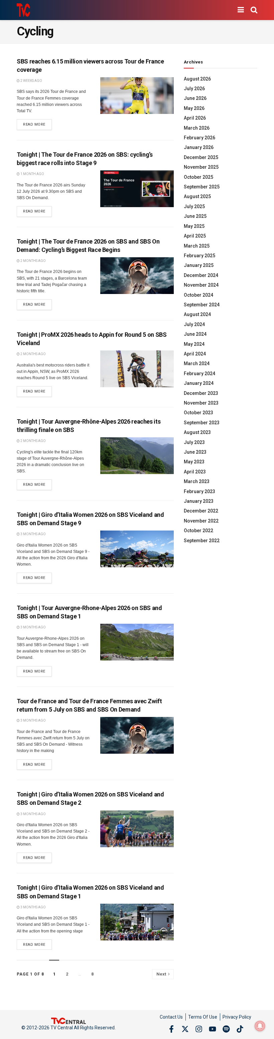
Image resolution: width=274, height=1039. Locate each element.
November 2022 (201, 521)
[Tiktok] (240, 1029)
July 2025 (194, 206)
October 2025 (198, 177)
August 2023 (197, 432)
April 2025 (195, 236)
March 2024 (197, 363)
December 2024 (201, 275)
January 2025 (199, 265)
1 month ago (32, 174)
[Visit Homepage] (23, 10)
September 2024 (202, 304)
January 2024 (199, 383)
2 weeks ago (31, 81)
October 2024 (198, 295)
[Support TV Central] (68, 1020)
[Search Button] (254, 10)
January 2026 (199, 147)
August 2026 (197, 79)
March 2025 (197, 246)
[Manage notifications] (260, 1026)
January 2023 (199, 501)
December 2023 (201, 393)
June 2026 (195, 98)
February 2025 (199, 255)
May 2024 (194, 344)
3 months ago (33, 534)
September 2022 (202, 540)
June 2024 (195, 334)
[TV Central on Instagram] (199, 1029)
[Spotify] (226, 1029)
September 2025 (202, 186)
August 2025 (197, 196)
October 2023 (198, 412)
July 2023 (194, 442)
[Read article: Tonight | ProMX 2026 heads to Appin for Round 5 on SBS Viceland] (137, 368)
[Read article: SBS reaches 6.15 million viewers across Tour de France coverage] (137, 95)
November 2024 (201, 285)
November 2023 (201, 403)
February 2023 (199, 491)
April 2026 (195, 118)
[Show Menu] (241, 10)
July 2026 (194, 88)
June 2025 (195, 216)
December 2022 (201, 510)
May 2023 (194, 461)
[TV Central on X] (185, 1029)
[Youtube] (213, 1029)
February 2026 (199, 137)
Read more (37, 123)
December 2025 (201, 157)
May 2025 (194, 226)
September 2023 (202, 422)
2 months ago (33, 261)
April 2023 (195, 471)
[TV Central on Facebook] (171, 1029)
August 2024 (197, 314)
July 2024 (194, 324)
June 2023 (195, 452)
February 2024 (199, 373)
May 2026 (194, 108)
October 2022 (198, 530)
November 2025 (201, 167)
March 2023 (197, 481)
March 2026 (197, 128)
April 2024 (195, 353)
